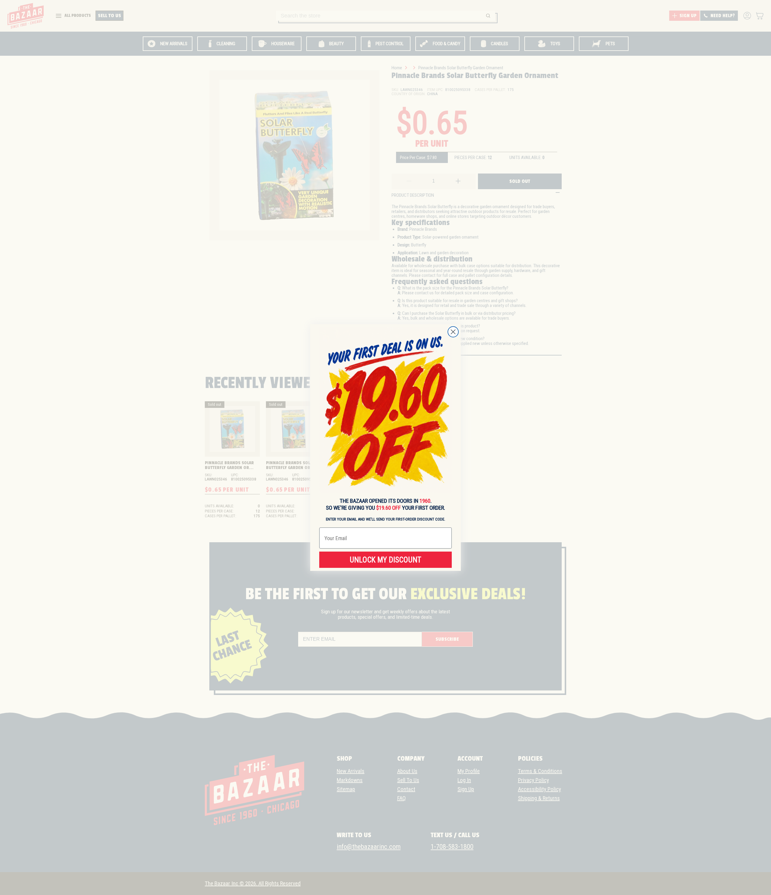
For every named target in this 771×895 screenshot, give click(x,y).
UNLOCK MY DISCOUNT (385, 559)
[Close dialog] (453, 332)
